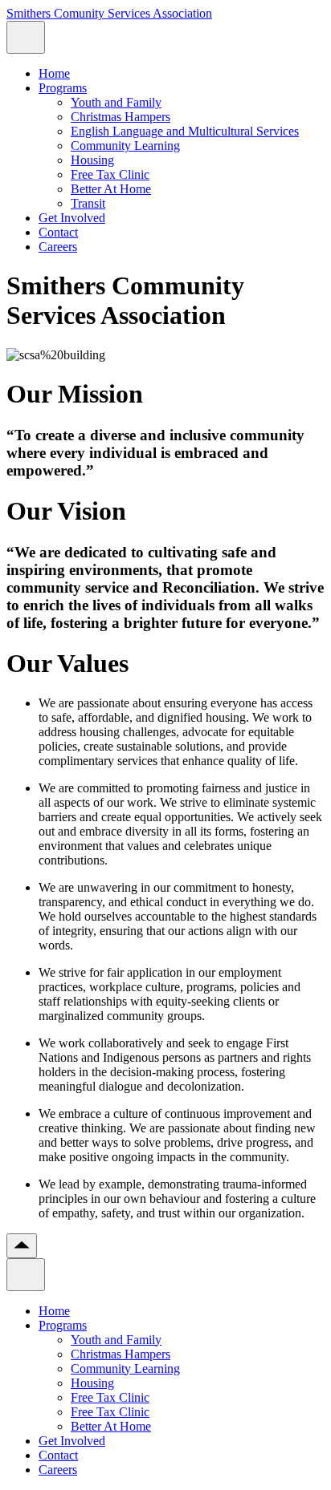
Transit (88, 203)
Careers (58, 246)
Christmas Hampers (120, 116)
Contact (58, 232)
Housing (92, 160)
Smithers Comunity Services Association (109, 13)
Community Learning (125, 145)
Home (54, 73)
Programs (63, 88)
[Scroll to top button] (21, 1245)
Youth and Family (116, 102)
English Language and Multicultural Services (185, 131)
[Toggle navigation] (25, 37)
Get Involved (72, 218)
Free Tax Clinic (110, 174)
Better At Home (111, 189)
